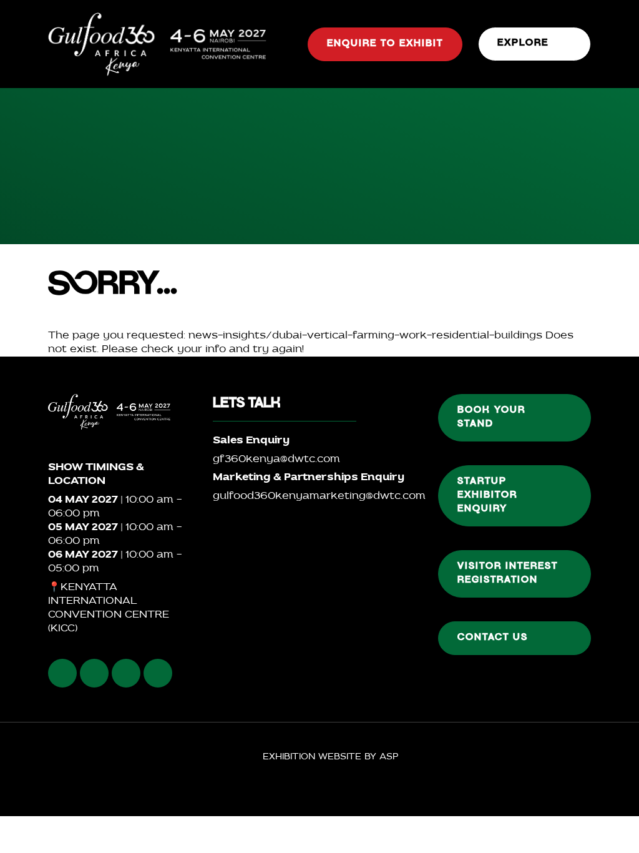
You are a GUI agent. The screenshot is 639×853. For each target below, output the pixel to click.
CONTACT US (492, 638)
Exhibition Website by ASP (330, 757)
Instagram (94, 673)
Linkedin (126, 673)
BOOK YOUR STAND (491, 417)
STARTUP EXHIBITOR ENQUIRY (487, 495)
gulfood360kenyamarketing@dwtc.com (319, 496)
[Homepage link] (157, 44)
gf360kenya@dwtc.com (276, 460)
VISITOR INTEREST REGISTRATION (507, 573)
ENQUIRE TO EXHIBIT (385, 44)
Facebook (62, 673)
